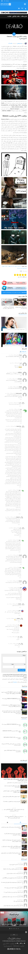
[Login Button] (19, 8)
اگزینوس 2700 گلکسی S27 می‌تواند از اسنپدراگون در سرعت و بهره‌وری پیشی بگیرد (11, 293)
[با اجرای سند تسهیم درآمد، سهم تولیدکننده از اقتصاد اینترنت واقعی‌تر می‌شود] (24, 840)
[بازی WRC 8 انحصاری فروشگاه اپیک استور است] (20, 302)
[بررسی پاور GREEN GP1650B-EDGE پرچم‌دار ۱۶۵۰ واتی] (24, 699)
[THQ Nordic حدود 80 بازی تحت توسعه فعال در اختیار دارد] (7, 302)
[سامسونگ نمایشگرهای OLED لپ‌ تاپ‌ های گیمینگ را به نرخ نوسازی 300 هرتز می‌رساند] (24, 705)
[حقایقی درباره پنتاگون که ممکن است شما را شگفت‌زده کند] (24, 786)
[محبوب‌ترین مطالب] (7, 822)
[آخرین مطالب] (20, 822)
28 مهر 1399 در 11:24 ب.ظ (12, 604)
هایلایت (9, 16)
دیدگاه (22, 352)
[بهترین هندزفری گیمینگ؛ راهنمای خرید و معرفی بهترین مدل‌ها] (24, 853)
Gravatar (15, 682)
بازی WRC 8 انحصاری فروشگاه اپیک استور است (21, 307)
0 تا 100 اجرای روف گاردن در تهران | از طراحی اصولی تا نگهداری (11, 791)
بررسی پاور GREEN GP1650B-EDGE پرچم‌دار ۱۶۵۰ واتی (11, 699)
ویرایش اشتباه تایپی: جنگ (18, 901)
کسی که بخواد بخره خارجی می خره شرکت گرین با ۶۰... (13, 892)
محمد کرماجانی (19, 43)
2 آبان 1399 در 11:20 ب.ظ (12, 372)
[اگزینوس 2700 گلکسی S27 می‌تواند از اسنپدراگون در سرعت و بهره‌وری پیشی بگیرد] (24, 847)
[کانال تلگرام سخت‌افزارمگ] (16, 949)
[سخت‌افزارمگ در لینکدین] (8, 949)
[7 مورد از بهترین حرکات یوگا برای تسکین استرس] (24, 796)
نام (24, 664)
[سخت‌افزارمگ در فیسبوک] (12, 949)
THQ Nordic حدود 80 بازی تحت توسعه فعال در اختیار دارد (8, 307)
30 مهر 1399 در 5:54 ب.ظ (10, 393)
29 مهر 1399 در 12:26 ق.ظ (14, 409)
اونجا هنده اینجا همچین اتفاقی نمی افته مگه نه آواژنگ (13, 869)
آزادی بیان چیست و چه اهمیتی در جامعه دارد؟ (11, 801)
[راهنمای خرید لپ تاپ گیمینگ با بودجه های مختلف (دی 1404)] (14, 919)
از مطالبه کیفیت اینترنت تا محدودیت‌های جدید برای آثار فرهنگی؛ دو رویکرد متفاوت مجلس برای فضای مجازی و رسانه (11, 712)
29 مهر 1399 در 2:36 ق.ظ (11, 618)
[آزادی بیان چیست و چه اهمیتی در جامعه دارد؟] (24, 801)
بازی (21, 271)
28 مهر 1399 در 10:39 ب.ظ (13, 587)
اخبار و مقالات (24, 16)
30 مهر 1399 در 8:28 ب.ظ (13, 387)
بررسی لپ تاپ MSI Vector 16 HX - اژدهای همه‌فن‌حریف (12, 751)
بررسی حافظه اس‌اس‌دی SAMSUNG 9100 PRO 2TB (12, 731)
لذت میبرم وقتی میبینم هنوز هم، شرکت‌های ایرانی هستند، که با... (12, 883)
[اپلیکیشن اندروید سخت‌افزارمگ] (17, 949)
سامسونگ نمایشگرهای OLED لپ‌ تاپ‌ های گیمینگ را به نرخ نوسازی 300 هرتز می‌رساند (11, 705)
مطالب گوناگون (16, 16)
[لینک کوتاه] (9, 43)
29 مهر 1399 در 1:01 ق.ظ (12, 610)
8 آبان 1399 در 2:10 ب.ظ (13, 355)
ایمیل (12, 664)
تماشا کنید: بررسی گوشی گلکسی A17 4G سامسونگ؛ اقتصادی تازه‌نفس (11, 744)
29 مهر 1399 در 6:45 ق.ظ (12, 540)
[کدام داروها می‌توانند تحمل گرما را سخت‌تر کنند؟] (14, 324)
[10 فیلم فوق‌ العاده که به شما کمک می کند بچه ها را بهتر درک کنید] (14, 340)
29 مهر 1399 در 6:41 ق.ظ (13, 567)
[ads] (14, 12)
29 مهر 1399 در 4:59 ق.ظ (13, 528)
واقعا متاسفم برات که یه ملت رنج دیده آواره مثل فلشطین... (12, 897)
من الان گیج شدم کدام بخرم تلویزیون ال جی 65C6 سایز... (12, 878)
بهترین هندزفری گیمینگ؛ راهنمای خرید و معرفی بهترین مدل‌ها (11, 853)
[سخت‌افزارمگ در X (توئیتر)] (10, 949)
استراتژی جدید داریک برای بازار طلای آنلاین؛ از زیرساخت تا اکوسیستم (12, 834)
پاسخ (21, 359)
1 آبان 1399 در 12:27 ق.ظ (13, 403)
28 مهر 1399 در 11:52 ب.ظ (13, 581)
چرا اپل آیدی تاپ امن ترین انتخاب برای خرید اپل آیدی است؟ (11, 827)
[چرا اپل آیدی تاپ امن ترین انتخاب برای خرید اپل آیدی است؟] (24, 827)
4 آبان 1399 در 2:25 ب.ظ (12, 643)
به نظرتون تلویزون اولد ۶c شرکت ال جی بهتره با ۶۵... (13, 888)
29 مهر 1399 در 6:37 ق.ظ (12, 490)
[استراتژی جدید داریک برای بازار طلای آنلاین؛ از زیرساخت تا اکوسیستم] (24, 834)
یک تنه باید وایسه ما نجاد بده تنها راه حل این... (14, 873)
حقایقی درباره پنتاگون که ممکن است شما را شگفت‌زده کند (12, 786)
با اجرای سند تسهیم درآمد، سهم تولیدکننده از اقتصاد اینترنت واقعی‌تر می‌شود (11, 840)
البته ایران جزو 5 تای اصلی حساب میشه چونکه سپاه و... (13, 905)
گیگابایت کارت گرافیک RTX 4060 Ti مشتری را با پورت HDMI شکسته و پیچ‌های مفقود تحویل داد (11, 692)
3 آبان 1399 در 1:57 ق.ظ (14, 363)
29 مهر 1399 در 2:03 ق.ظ (10, 426)
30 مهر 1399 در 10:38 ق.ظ (10, 517)
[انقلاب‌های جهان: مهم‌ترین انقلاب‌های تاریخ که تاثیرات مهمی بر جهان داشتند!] (14, 770)
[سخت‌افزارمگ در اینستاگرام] (14, 949)
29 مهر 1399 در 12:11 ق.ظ (13, 555)
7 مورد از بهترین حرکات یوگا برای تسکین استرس (11, 796)
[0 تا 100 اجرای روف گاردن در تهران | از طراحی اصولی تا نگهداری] (24, 791)
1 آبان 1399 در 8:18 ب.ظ (12, 379)
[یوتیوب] (14, 283)
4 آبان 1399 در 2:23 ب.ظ (12, 636)
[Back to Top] (14, 935)
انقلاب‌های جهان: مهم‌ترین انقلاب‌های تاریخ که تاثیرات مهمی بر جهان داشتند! (15, 780)
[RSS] (20, 949)
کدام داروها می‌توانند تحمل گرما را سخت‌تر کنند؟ (15, 329)
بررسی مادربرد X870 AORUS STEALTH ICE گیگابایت (12, 738)
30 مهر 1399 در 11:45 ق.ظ (12, 625)
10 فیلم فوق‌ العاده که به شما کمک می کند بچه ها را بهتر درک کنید (14, 346)
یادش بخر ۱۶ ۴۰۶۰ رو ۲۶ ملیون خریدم (16, 864)
